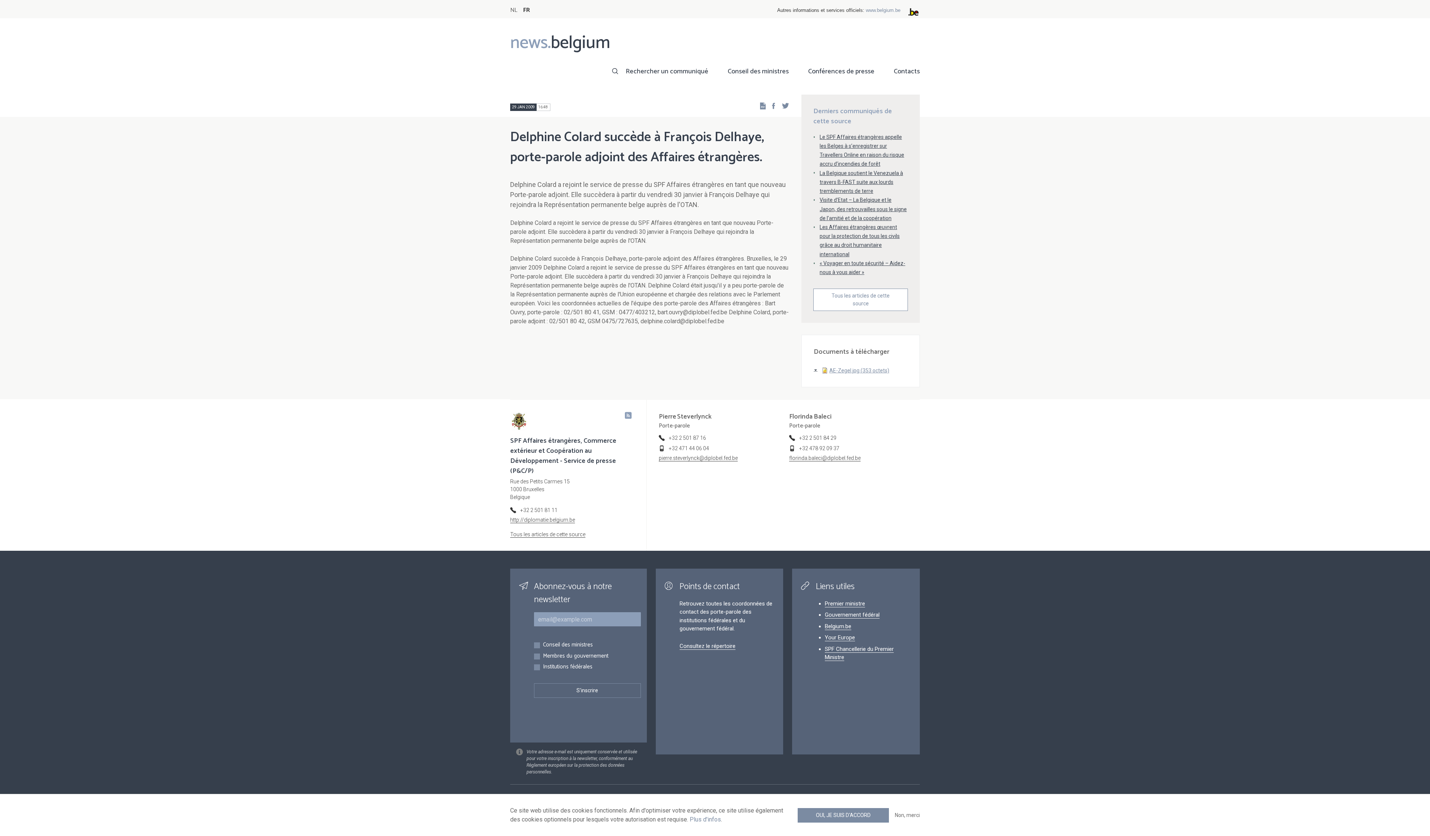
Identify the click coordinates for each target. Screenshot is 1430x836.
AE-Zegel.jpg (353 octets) (859, 371)
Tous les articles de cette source (861, 299)
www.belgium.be (883, 10)
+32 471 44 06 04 (689, 448)
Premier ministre (845, 603)
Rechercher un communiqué (667, 71)
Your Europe (840, 637)
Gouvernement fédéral (852, 614)
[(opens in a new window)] (771, 106)
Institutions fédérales (567, 667)
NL (513, 10)
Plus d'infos (705, 819)
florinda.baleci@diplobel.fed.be (825, 458)
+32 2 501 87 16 (687, 438)
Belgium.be (838, 626)
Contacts (907, 71)
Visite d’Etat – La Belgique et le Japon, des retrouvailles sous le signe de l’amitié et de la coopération (863, 209)
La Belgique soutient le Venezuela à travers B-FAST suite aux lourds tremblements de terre (861, 182)
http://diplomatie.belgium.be (542, 520)
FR (526, 10)
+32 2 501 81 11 (538, 510)
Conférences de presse (841, 71)
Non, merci (907, 815)
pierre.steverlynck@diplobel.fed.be (698, 458)
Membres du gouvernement (575, 656)
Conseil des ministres (758, 71)
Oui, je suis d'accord (843, 815)
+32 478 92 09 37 (819, 448)
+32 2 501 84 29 (817, 438)
